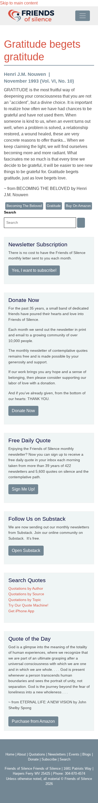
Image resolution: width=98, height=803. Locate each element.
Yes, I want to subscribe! (34, 270)
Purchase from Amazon (33, 721)
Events (74, 754)
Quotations (37, 754)
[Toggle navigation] (82, 15)
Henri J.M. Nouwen (25, 74)
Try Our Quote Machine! (28, 605)
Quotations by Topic (24, 600)
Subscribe (49, 759)
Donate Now (23, 410)
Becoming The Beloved (24, 206)
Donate (33, 759)
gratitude (54, 206)
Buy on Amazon (78, 206)
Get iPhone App (21, 611)
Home (9, 754)
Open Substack (26, 550)
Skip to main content (19, 3)
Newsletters (57, 754)
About (21, 754)
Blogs (86, 754)
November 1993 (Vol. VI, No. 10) (39, 81)
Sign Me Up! (23, 489)
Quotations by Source (26, 594)
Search (10, 212)
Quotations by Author (25, 588)
